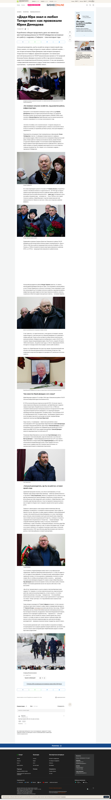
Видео (34, 760)
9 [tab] (86, 64)
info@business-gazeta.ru (81, 763)
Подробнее (63, 796)
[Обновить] (70, 704)
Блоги (18, 763)
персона (78, 12)
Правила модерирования (22, 733)
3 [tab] (82, 64)
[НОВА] (34, 5)
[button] (64, 634)
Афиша (18, 758)
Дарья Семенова (86, 16)
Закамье (23, 5)
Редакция (19, 769)
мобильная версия (54, 782)
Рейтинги (51, 763)
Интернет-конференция (54, 758)
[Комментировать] (70, 32)
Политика (26, 11)
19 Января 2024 (20, 28)
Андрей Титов (28, 675)
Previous (76, 35)
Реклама (35, 769)
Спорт (20, 755)
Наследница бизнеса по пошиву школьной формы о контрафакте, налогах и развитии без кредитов (83, 30)
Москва (81, 1)
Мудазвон (23, 715)
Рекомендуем (79, 52)
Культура (36, 755)
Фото (34, 763)
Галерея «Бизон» (52, 771)
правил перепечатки (62, 792)
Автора (35, 706)
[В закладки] (70, 35)
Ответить (20, 723)
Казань (73, 1)
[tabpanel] (84, 23)
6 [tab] (84, 64)
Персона (19, 760)
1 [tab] (83, 35)
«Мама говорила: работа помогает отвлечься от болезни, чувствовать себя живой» (84, 23)
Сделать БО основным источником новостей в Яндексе (44, 684)
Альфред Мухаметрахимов (30, 673)
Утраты (19, 11)
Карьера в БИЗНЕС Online (22, 771)
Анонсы (34, 758)
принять (106, 796)
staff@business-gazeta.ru (81, 772)
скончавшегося (38, 608)
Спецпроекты (52, 769)
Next (92, 35)
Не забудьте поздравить (54, 760)
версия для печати (61, 697)
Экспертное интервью (56, 755)
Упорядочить (60, 706)
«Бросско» (84, 17)
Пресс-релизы (20, 765)
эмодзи (23, 721)
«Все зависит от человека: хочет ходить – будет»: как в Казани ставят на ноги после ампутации (84, 57)
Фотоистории (36, 765)
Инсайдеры (51, 765)
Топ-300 (50, 773)
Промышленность (35, 11)
